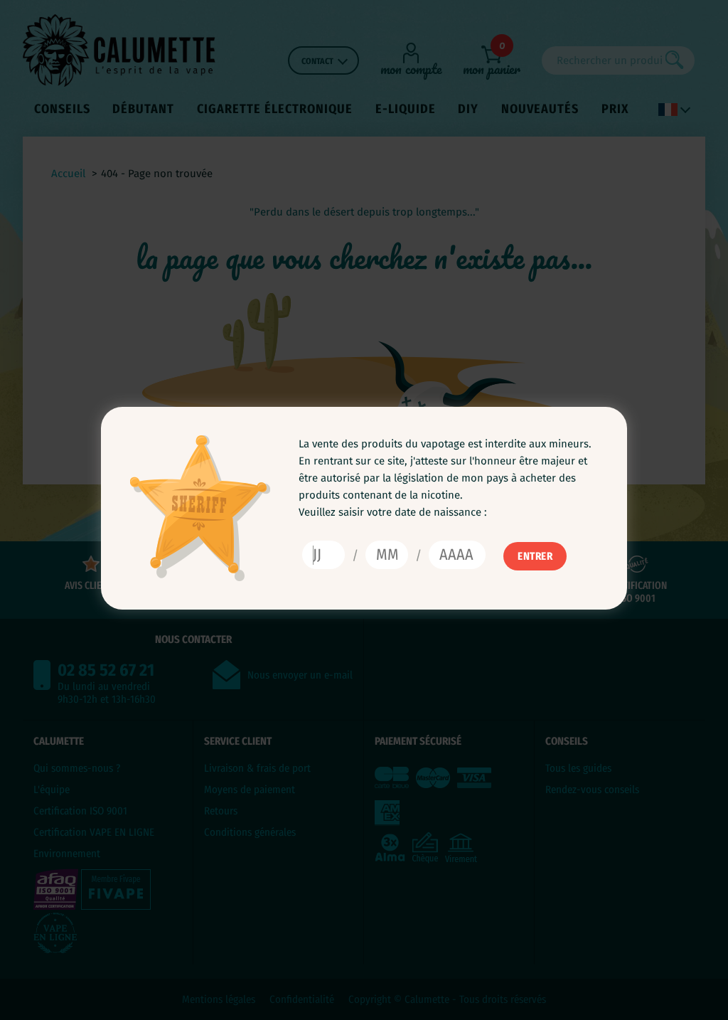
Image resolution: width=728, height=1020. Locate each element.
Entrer (535, 556)
